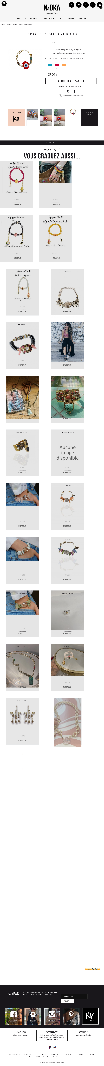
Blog (62, 19)
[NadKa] (52, 9)
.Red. (54, 43)
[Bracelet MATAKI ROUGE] (32, 116)
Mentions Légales (59, 1062)
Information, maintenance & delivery (70, 86)
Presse (91, 1054)
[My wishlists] (79, 5)
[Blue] (50, 65)
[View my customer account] (86, 5)
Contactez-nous (14, 1054)
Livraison (67, 1054)
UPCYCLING (83, 19)
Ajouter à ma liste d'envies (73, 96)
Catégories (21, 19)
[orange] (64, 65)
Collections (34, 19)
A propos (71, 19)
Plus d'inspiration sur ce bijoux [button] (65, 58)
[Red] (57, 65)
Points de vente (49, 19)
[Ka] (16, 117)
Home (3, 24)
